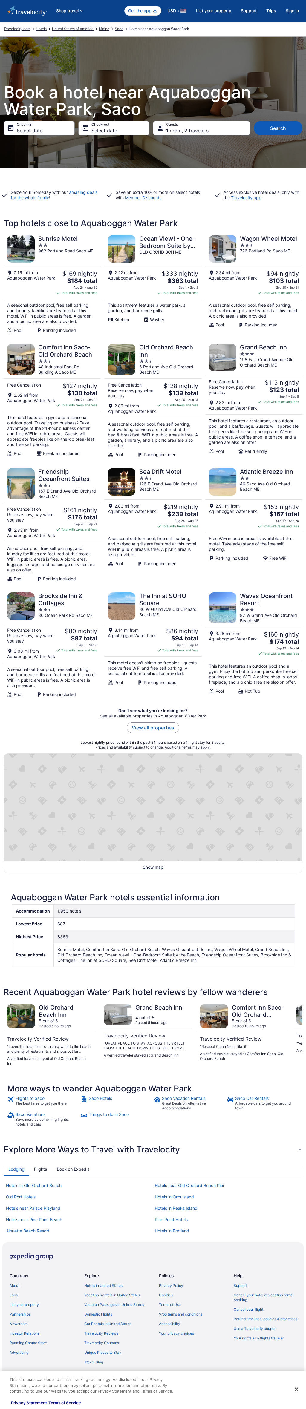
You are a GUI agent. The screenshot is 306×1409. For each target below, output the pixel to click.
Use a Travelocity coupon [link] (255, 1328)
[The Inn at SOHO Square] (152, 644)
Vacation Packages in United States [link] (114, 1304)
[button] (153, 1149)
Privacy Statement (29, 1402)
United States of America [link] (73, 29)
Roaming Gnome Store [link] (28, 1343)
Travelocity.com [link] (17, 29)
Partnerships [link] (20, 1314)
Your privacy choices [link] (176, 1333)
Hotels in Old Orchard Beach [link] (34, 1185)
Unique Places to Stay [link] (102, 1352)
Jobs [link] (14, 1295)
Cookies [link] (166, 1295)
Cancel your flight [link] (248, 1309)
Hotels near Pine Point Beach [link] (34, 1219)
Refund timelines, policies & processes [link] (265, 1319)
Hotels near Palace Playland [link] (33, 1208)
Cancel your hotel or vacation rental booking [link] (263, 1297)
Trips (271, 10)
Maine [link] (104, 29)
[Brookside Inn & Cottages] (52, 644)
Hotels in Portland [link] (172, 1230)
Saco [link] (119, 29)
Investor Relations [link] (24, 1333)
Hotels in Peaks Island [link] (176, 1208)
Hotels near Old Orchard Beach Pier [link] (189, 1185)
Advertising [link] (19, 1352)
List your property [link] (24, 1304)
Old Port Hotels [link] (21, 1196)
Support (249, 10)
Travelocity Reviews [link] (101, 1333)
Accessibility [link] (169, 1323)
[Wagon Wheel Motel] (253, 284)
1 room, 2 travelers (187, 131)
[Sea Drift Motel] (152, 524)
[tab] (16, 1169)
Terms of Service (64, 1402)
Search (278, 128)
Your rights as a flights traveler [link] (259, 1338)
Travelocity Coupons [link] (101, 1343)
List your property (213, 10)
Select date (29, 131)
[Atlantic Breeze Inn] (253, 524)
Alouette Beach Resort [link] (27, 1230)
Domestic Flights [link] (98, 1314)
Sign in (292, 10)
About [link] (14, 1285)
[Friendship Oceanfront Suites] (52, 524)
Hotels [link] (41, 29)
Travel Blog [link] (93, 1362)
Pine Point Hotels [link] (171, 1219)
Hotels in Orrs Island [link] (174, 1196)
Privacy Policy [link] (171, 1285)
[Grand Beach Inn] (253, 400)
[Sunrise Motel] (52, 284)
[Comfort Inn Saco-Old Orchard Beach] (52, 400)
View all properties (153, 728)
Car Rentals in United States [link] (107, 1323)
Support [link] (240, 1285)
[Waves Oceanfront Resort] (253, 644)
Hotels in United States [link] (103, 1285)
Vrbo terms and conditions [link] (180, 1314)
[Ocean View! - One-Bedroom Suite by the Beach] (152, 284)
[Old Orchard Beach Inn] (152, 400)
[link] (43, 1103)
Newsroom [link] (18, 1323)
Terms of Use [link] (170, 1304)
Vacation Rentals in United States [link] (112, 1295)
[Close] (296, 1389)
